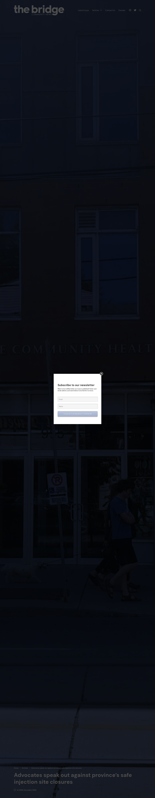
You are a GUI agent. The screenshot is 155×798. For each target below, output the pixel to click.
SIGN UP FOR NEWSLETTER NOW (78, 414)
